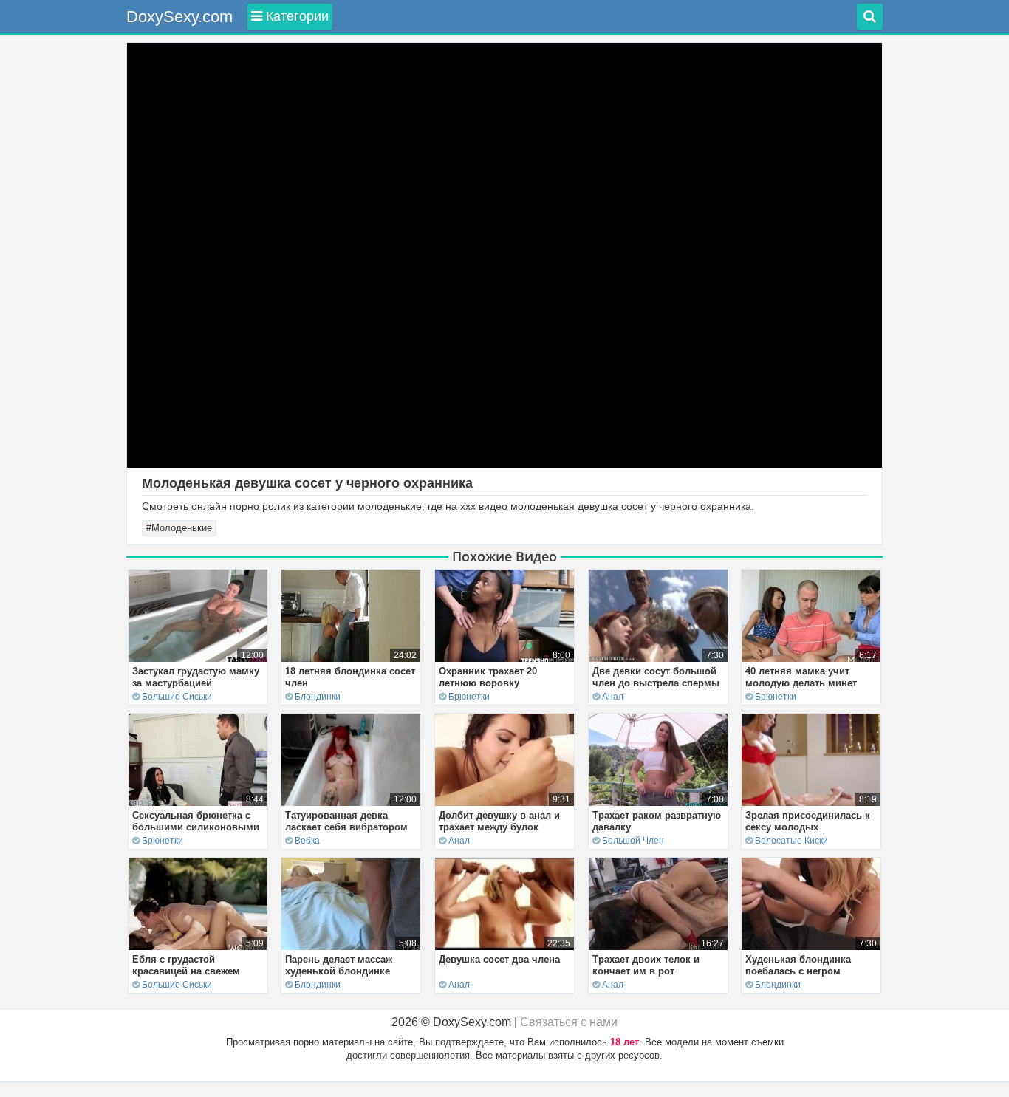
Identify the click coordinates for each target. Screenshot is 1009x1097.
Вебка (307, 840)
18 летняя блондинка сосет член (350, 677)
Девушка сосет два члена (499, 959)
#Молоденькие (179, 527)
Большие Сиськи (177, 696)
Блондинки (318, 696)
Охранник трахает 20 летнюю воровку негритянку (488, 683)
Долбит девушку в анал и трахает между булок (499, 821)
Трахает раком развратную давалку (656, 821)
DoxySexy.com (179, 16)
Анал (612, 696)
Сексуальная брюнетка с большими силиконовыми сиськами (195, 827)
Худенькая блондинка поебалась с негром (798, 965)
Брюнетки (469, 696)
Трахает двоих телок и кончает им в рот (646, 965)
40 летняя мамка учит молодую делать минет (801, 677)
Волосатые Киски (791, 840)
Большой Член (633, 840)
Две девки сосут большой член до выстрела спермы (655, 677)
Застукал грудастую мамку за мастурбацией (195, 677)
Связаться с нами (569, 1022)
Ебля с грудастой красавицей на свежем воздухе (186, 971)
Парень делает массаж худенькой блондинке (338, 965)
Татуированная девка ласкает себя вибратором (346, 821)
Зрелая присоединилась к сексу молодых (807, 821)
